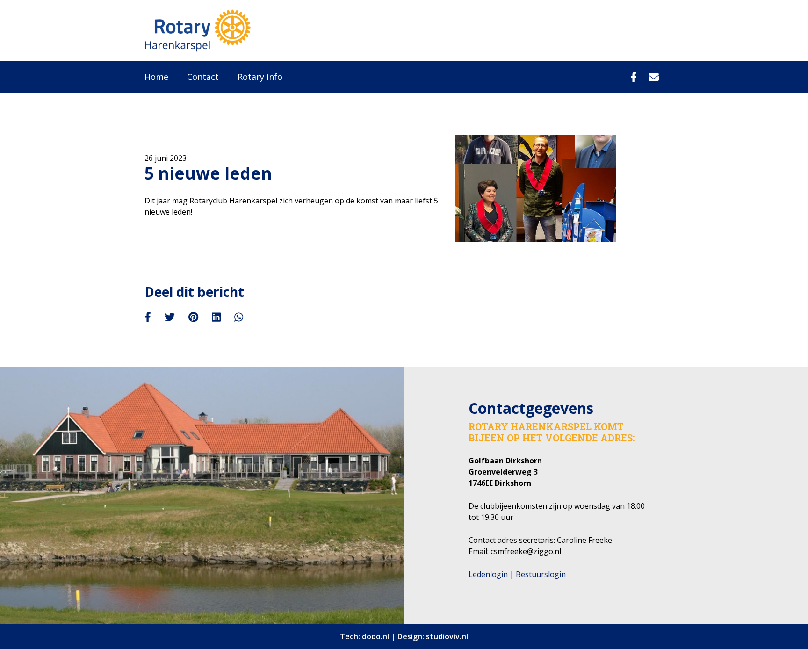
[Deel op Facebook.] (147, 317)
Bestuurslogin (541, 574)
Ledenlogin (488, 574)
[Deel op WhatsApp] (238, 317)
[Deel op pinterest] (193, 317)
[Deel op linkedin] (216, 317)
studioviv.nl (447, 636)
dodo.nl (375, 636)
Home (156, 76)
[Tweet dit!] (170, 317)
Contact (203, 76)
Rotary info (260, 76)
